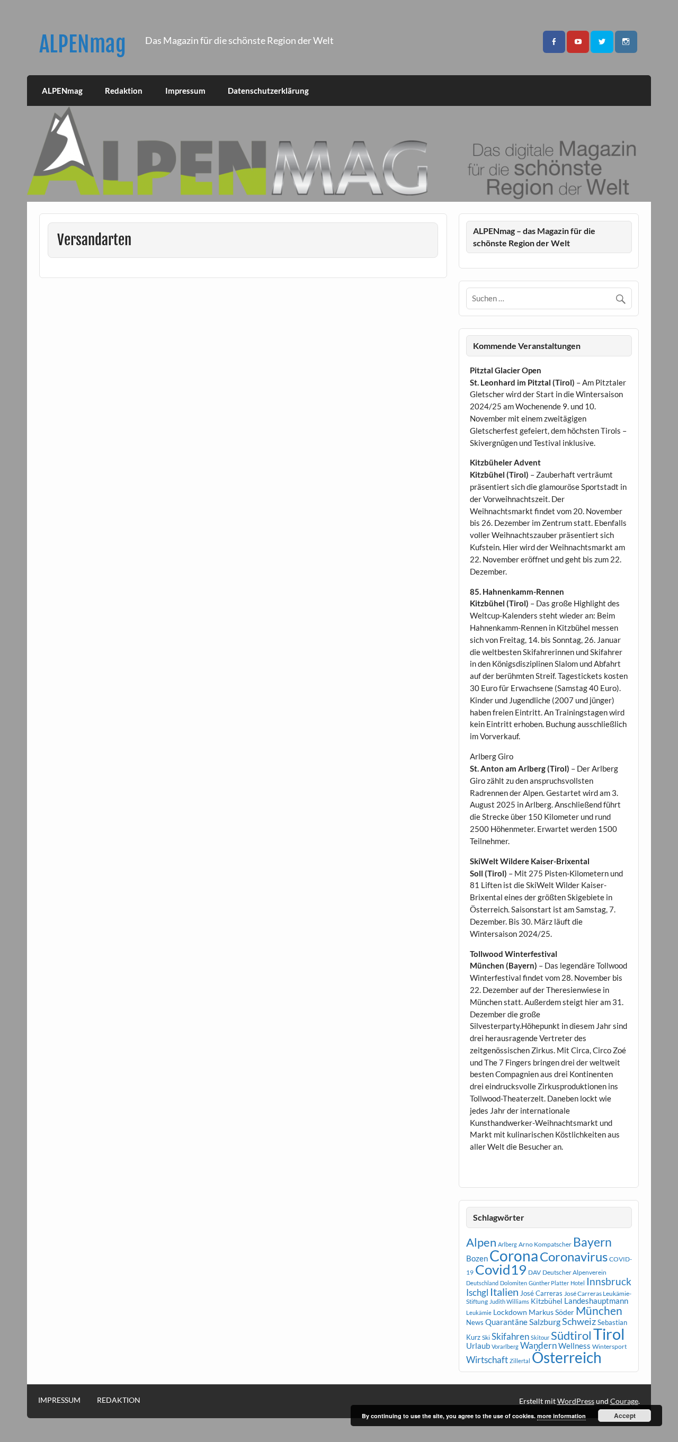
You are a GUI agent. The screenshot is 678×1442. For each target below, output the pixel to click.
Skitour (540, 1337)
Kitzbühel (547, 1301)
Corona (513, 1256)
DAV (534, 1272)
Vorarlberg (505, 1346)
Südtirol (571, 1335)
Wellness (574, 1345)
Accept (625, 1415)
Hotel (577, 1282)
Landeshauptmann (596, 1300)
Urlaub (478, 1345)
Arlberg (507, 1244)
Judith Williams (509, 1301)
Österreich (567, 1357)
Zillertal (520, 1360)
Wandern (538, 1345)
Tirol (609, 1333)
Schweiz (579, 1321)
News (475, 1322)
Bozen (477, 1258)
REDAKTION (118, 1400)
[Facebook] (554, 42)
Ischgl (477, 1292)
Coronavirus (574, 1256)
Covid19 (501, 1269)
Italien (504, 1292)
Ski (486, 1337)
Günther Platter (549, 1282)
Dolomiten (513, 1282)
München (599, 1310)
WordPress (575, 1400)
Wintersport (609, 1346)
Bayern (592, 1241)
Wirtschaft (487, 1359)
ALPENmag (82, 44)
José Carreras (541, 1293)
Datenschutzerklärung (268, 90)
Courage (624, 1400)
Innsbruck (608, 1281)
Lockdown (510, 1312)
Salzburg (544, 1321)
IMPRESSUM (59, 1400)
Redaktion (123, 90)
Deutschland (482, 1282)
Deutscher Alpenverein (574, 1272)
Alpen (481, 1242)
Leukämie (479, 1312)
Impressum (185, 90)
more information (561, 1416)
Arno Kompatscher (545, 1244)
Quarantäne (506, 1322)
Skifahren (510, 1336)
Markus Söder (551, 1311)
